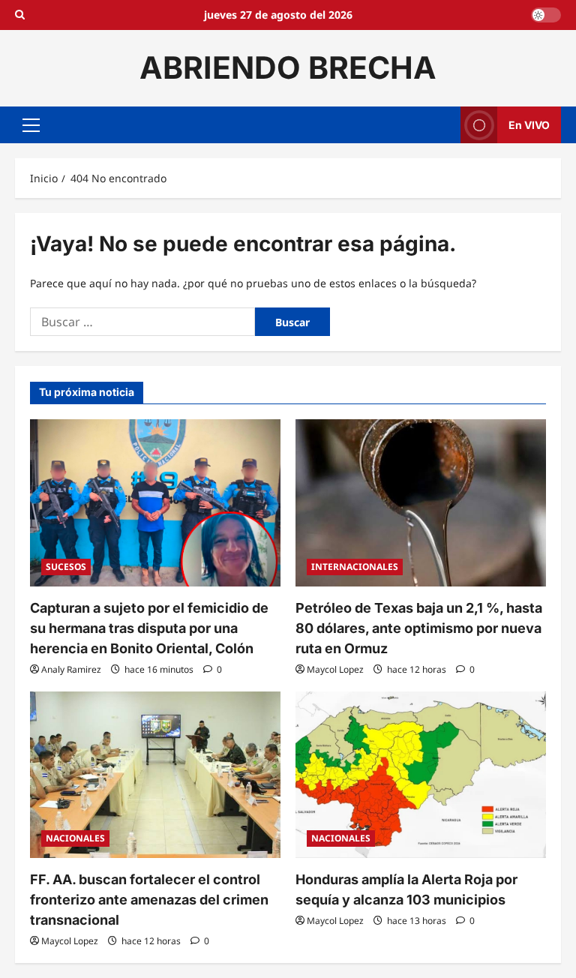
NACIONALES (75, 838)
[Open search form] (20, 15)
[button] (31, 124)
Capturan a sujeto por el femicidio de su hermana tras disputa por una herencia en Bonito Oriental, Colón (149, 628)
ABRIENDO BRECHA (288, 67)
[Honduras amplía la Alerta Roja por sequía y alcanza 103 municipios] (421, 775)
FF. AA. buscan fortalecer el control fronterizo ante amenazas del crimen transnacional (149, 900)
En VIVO (529, 124)
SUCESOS (66, 566)
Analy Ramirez (71, 669)
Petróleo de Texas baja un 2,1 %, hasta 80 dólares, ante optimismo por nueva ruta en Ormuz (419, 628)
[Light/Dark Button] (546, 15)
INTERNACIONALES (354, 566)
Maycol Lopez (335, 669)
